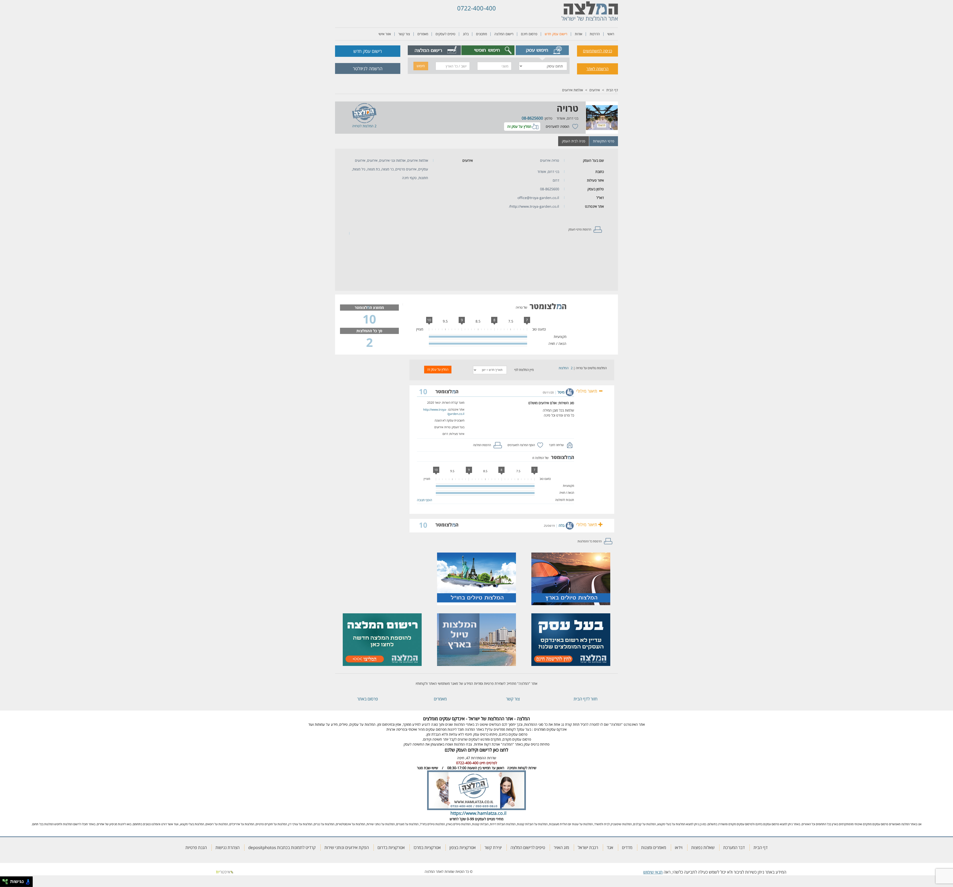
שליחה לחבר (556, 445)
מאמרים (422, 34)
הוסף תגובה (424, 500)
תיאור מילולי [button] (587, 391)
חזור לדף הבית (585, 699)
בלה (561, 525)
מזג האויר (561, 847)
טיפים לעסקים (445, 34)
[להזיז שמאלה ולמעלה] (3, 880)
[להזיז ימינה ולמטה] (6, 883)
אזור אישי (384, 34)
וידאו (678, 847)
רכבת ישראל (588, 847)
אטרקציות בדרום (391, 847)
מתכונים (481, 34)
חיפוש (421, 66)
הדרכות (595, 34)
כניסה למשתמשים (597, 51)
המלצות (564, 368)
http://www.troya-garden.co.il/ (534, 206)
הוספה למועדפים (557, 126)
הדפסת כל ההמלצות (590, 541)
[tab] (542, 50)
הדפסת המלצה (482, 445)
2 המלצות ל (368, 126)
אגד (610, 847)
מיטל (561, 392)
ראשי (610, 34)
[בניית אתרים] (225, 871)
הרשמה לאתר (597, 68)
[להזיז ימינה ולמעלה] (6, 880)
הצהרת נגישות (227, 847)
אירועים (594, 90)
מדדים (627, 847)
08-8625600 (532, 118)
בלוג (466, 34)
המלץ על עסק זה (519, 126)
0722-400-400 (476, 8)
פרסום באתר (367, 699)
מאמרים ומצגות (653, 847)
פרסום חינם (529, 34)
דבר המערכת (734, 847)
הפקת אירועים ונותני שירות (346, 847)
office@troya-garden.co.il (538, 197)
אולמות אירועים (572, 90)
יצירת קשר (493, 847)
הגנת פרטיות (196, 847)
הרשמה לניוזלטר (367, 68)
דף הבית (612, 90)
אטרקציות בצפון (462, 847)
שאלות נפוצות (703, 847)
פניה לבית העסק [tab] (573, 141)
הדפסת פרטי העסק (579, 229)
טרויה (567, 108)
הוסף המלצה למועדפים (521, 445)
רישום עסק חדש (556, 34)
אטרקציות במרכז (427, 847)
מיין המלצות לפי (524, 369)
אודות (578, 34)
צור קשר (404, 34)
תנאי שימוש (653, 872)
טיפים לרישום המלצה (528, 847)
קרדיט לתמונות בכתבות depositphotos (282, 847)
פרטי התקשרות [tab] (603, 141)
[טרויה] (602, 117)
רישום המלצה (503, 34)
